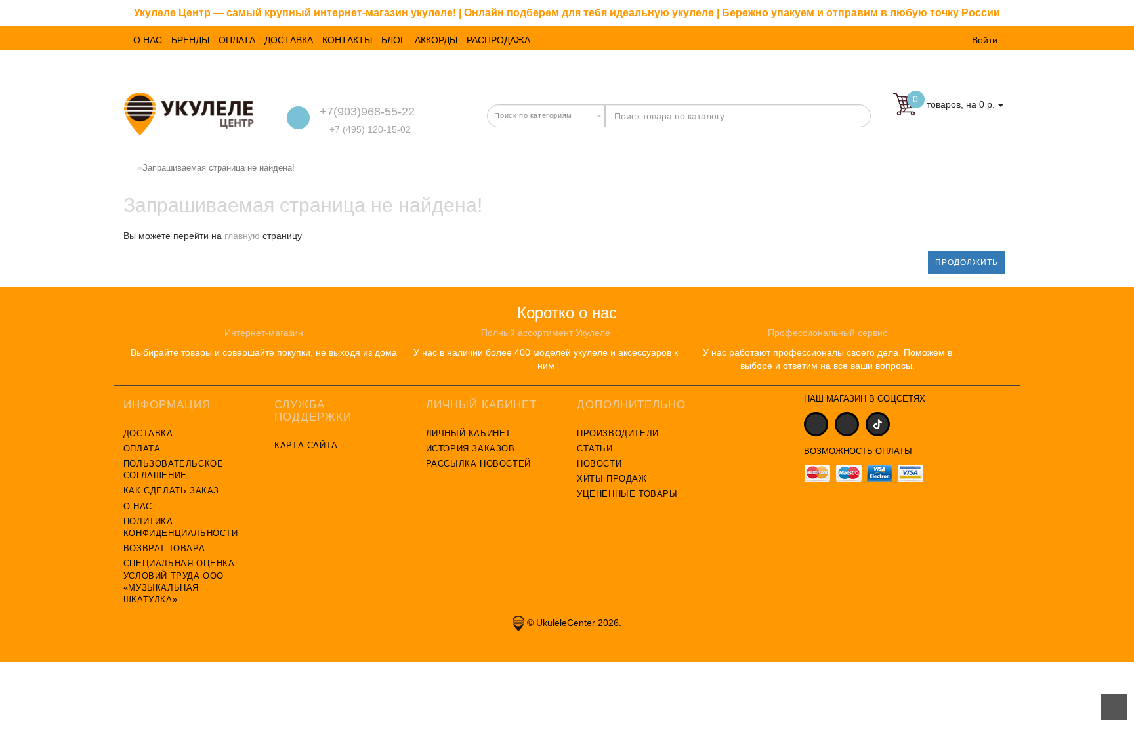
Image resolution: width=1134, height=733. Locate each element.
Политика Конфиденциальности (180, 527)
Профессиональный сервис (827, 332)
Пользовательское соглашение (173, 469)
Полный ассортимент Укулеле (545, 332)
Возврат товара (164, 548)
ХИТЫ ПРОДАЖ (612, 479)
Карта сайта (306, 445)
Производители (618, 433)
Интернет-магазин (263, 332)
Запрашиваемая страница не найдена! (218, 168)
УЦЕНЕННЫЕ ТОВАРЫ (627, 494)
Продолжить (966, 262)
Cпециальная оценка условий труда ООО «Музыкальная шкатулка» (179, 581)
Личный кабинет (468, 433)
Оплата (142, 448)
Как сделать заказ (171, 490)
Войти (985, 40)
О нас (137, 506)
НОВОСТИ (599, 464)
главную (242, 235)
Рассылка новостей (478, 464)
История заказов (470, 448)
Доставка (148, 433)
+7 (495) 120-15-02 (369, 129)
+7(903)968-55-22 (367, 111)
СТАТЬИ (595, 448)
